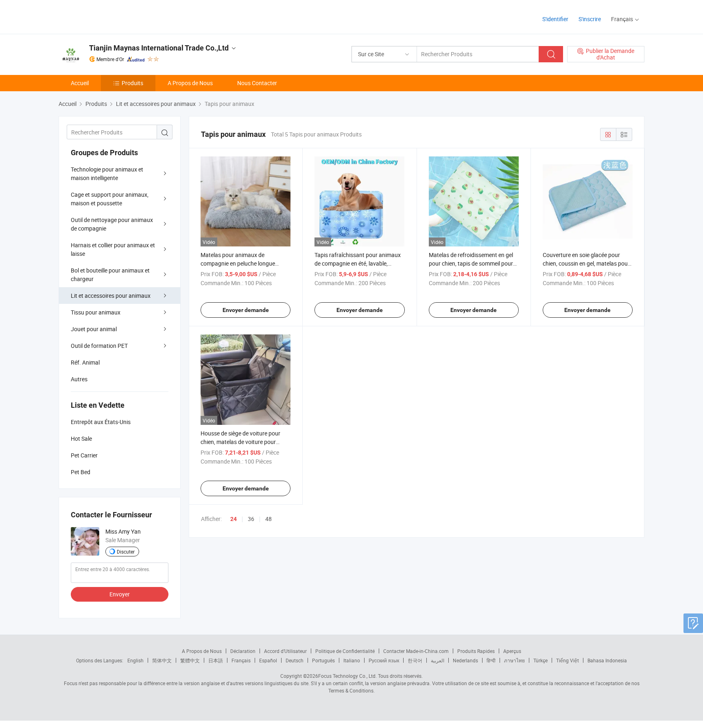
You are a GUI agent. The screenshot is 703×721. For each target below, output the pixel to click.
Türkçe (540, 660)
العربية (437, 660)
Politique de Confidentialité (345, 651)
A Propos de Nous (190, 83)
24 (233, 519)
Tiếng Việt (567, 660)
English (135, 660)
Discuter (126, 551)
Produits (132, 83)
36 (251, 519)
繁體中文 (190, 660)
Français (241, 660)
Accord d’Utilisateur (285, 651)
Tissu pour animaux (95, 312)
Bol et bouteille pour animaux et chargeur (110, 274)
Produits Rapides (476, 651)
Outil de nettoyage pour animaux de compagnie (112, 224)
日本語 (215, 660)
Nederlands (465, 660)
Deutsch (294, 660)
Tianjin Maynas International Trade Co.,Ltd (159, 48)
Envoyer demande (246, 310)
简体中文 (162, 660)
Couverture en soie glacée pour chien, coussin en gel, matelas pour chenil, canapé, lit (586, 263)
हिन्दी (491, 660)
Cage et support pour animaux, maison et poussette (109, 199)
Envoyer (119, 594)
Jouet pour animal (94, 329)
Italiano (351, 660)
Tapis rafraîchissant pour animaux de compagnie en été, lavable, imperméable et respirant (357, 263)
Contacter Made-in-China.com (416, 651)
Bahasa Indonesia (607, 660)
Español (268, 660)
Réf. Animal (85, 362)
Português (323, 660)
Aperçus (512, 651)
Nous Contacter (257, 83)
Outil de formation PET (99, 346)
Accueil (80, 83)
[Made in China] (111, 16)
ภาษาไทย (514, 660)
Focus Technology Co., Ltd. (347, 676)
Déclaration (242, 651)
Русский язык (384, 660)
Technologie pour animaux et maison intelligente (107, 173)
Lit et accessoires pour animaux (111, 295)
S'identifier (555, 19)
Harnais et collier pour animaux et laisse (113, 249)
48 (268, 519)
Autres (79, 379)
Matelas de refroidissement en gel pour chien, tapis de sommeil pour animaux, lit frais (471, 263)
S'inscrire (590, 19)
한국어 (415, 660)
